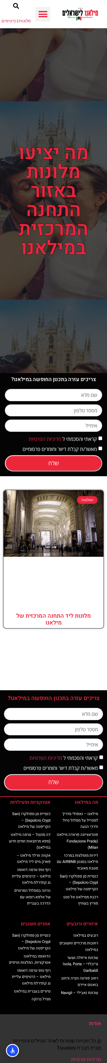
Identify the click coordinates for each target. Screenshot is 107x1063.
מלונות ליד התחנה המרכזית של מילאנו (53, 619)
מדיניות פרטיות (86, 1059)
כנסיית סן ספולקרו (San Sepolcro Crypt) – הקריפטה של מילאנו (79, 882)
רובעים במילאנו (85, 935)
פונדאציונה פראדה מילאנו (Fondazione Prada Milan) (77, 841)
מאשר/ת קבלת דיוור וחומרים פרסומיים (60, 449)
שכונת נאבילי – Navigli (79, 993)
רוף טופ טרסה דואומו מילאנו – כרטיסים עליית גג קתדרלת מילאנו (31, 876)
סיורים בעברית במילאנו (32, 991)
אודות (95, 1023)
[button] (42, 14)
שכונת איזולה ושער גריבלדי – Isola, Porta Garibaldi (80, 964)
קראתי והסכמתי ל (63, 438)
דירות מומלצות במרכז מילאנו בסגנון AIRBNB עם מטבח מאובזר (77, 862)
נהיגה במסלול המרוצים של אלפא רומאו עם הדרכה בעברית (32, 897)
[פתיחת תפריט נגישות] (12, 1050)
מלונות (25, 20)
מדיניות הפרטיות (45, 438)
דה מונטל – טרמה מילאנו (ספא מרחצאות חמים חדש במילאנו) (30, 841)
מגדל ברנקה (41, 999)
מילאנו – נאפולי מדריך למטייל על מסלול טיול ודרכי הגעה (80, 820)
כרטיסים (8, 20)
